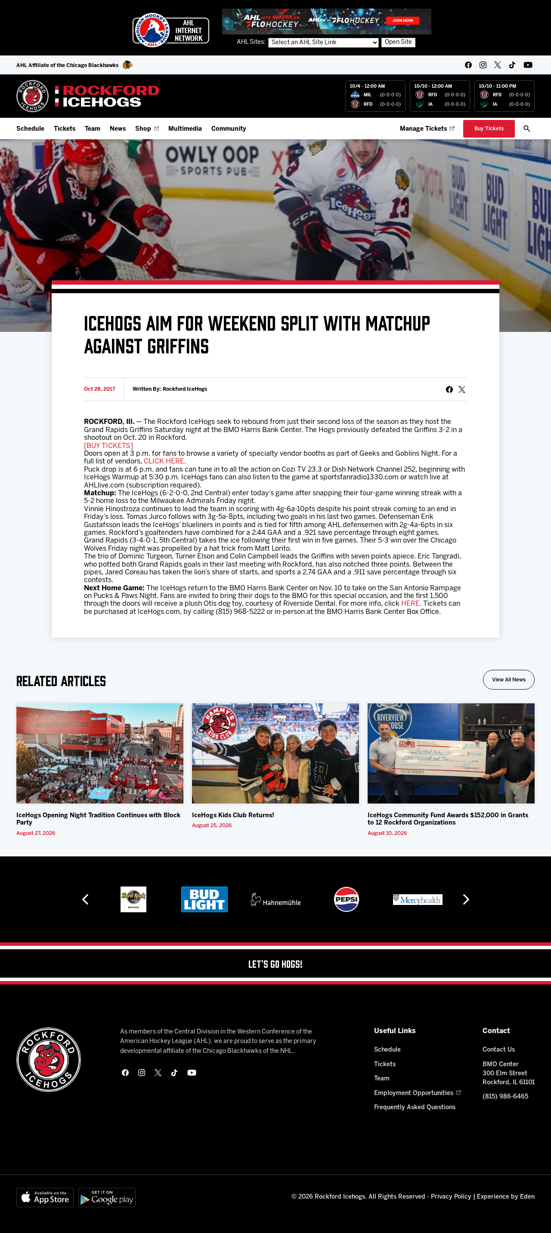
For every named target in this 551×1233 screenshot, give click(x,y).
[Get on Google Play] (107, 1197)
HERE (410, 604)
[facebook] (468, 65)
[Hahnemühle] (275, 899)
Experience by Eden (506, 1197)
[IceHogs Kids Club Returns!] (275, 753)
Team (92, 129)
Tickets (64, 129)
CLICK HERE (164, 461)
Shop (143, 129)
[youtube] (528, 65)
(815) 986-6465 (505, 1097)
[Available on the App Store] (45, 1197)
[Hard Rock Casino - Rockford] (133, 899)
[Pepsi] (346, 899)
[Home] (88, 96)
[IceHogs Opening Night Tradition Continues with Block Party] (99, 753)
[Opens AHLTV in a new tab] (326, 21)
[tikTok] (512, 65)
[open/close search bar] (527, 128)
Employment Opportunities (413, 1093)
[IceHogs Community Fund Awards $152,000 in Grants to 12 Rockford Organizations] (451, 753)
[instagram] (483, 65)
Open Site (398, 42)
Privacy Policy (451, 1197)
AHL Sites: (252, 42)
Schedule (30, 129)
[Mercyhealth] (418, 899)
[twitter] (497, 65)
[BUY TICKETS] (108, 446)
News (118, 129)
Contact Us (499, 1050)
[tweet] (462, 389)
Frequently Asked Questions (414, 1107)
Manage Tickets (423, 129)
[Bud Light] (204, 899)
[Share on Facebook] (449, 389)
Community (228, 129)
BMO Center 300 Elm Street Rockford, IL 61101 (509, 1074)
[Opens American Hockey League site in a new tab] (171, 30)
